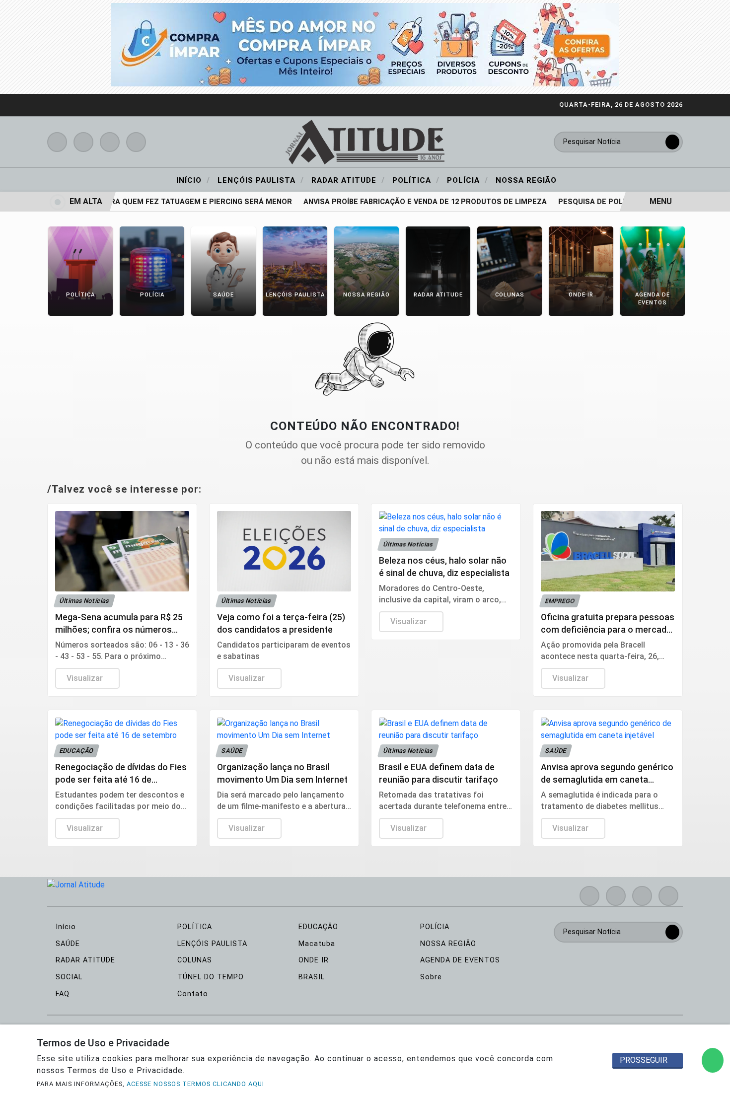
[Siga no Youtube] (110, 142)
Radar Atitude (348, 180)
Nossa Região (526, 180)
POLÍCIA (433, 927)
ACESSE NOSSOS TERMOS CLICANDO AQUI (195, 1084)
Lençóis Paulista (261, 180)
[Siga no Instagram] (83, 142)
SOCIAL (67, 977)
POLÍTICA (193, 927)
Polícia (467, 180)
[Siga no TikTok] (136, 142)
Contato (191, 994)
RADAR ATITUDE (84, 960)
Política (415, 180)
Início (193, 180)
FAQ (61, 994)
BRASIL (310, 977)
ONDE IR (312, 960)
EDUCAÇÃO (317, 927)
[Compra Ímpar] (365, 44)
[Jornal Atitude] (365, 141)
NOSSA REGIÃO (447, 944)
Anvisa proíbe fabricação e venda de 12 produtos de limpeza (413, 202)
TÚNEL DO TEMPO (209, 977)
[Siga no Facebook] (57, 142)
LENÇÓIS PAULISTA (211, 944)
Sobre (430, 977)
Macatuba (315, 944)
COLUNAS (193, 960)
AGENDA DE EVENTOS (459, 960)
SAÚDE (66, 944)
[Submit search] (672, 142)
